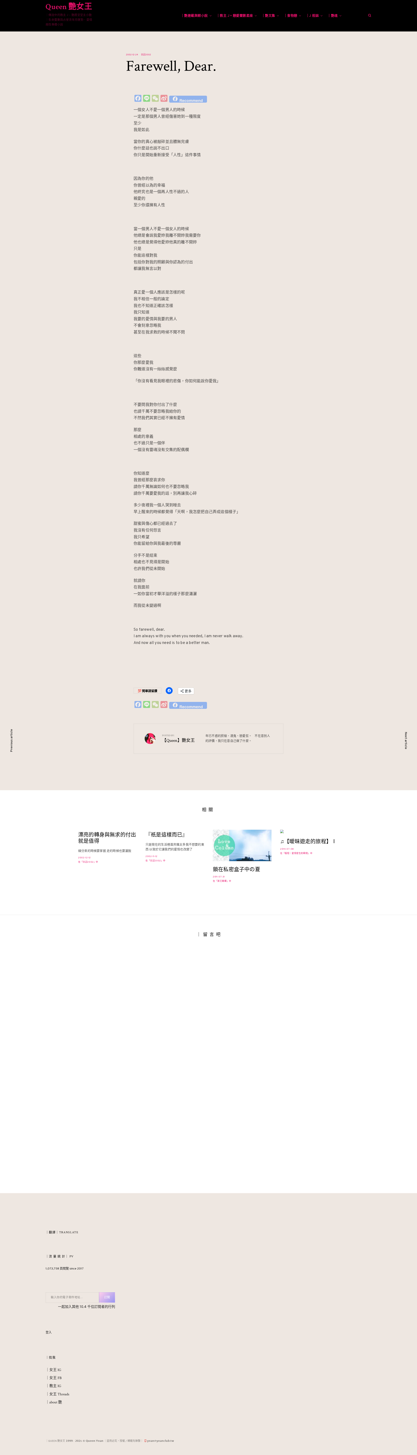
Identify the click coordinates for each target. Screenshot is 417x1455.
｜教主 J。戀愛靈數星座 (235, 16)
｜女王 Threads (57, 1398)
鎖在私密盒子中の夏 (236, 870)
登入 (49, 1337)
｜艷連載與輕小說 (194, 16)
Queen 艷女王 (69, 7)
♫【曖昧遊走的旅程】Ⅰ (308, 842)
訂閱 (107, 1302)
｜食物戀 (290, 16)
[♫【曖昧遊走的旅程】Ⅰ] (309, 831)
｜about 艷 (54, 1406)
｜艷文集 (268, 16)
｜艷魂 (333, 16)
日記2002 (146, 54)
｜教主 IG (53, 1390)
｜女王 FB (54, 1382)
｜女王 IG (53, 1374)
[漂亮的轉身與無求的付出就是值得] (107, 847)
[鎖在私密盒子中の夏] (242, 845)
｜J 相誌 (312, 16)
